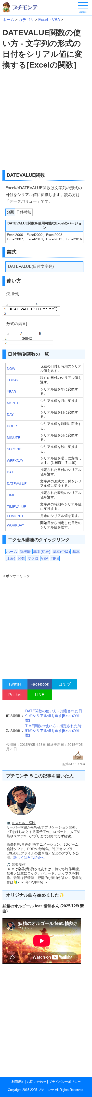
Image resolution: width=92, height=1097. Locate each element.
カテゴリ (26, 20)
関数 (21, 558)
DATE (11, 472)
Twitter (14, 684)
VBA (44, 558)
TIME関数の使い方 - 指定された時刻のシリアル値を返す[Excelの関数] (53, 730)
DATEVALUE (16, 484)
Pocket (15, 695)
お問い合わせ (36, 1082)
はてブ (65, 684)
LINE (40, 695)
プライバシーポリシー (65, 1082)
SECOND (14, 449)
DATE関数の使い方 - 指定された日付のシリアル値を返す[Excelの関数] (53, 715)
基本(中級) (61, 551)
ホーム (8, 20)
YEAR (11, 392)
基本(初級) (41, 551)
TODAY (12, 380)
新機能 (25, 551)
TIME (11, 495)
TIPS (55, 558)
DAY (10, 415)
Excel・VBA (49, 20)
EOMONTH (16, 516)
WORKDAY (15, 525)
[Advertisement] (46, 120)
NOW (11, 369)
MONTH (13, 403)
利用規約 (18, 1082)
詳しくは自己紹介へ (28, 858)
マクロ (33, 558)
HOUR (12, 426)
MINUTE (13, 438)
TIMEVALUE (16, 507)
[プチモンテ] (23, 12)
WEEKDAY (15, 461)
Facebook (39, 684)
